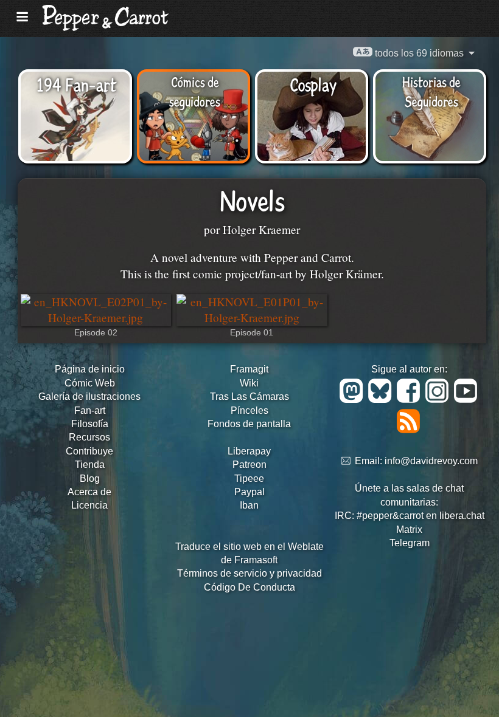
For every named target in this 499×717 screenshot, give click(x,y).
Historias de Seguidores (431, 91)
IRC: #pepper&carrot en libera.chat (409, 515)
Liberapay (249, 451)
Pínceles (249, 410)
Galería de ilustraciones (89, 396)
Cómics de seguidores (194, 91)
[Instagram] (439, 399)
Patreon (249, 464)
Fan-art (89, 410)
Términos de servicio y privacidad (249, 573)
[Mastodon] (353, 399)
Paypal (249, 492)
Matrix (409, 529)
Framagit (249, 369)
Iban (249, 505)
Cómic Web (90, 383)
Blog (90, 478)
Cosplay (313, 84)
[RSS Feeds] (409, 430)
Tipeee (249, 478)
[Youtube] (466, 399)
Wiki (249, 383)
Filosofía (89, 424)
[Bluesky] (382, 399)
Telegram (409, 543)
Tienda (90, 464)
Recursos (89, 437)
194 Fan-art (76, 84)
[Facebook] (410, 399)
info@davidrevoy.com (431, 461)
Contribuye (89, 451)
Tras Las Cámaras (249, 396)
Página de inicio (90, 369)
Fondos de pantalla (249, 424)
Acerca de (89, 492)
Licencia (89, 505)
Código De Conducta (249, 587)
